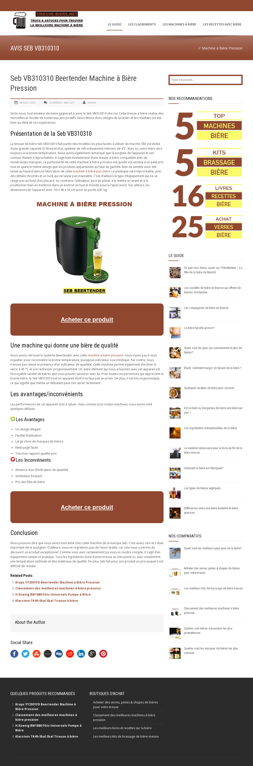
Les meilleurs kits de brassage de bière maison (213, 588)
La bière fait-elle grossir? (199, 328)
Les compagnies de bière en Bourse (206, 308)
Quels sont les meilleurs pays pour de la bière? (212, 548)
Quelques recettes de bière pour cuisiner (209, 388)
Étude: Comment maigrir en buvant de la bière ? (212, 368)
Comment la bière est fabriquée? (203, 468)
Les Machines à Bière (179, 24)
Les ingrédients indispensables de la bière (210, 428)
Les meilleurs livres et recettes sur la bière (122, 728)
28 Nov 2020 (27, 102)
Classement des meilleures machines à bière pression (58, 588)
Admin (91, 102)
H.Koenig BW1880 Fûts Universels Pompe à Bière (53, 594)
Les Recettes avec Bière (222, 24)
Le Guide (114, 24)
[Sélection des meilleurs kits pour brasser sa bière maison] (207, 162)
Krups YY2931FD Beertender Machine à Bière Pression (57, 582)
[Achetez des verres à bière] (207, 226)
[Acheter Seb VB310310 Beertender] (84, 295)
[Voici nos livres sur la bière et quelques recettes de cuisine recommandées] (207, 196)
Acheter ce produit (87, 319)
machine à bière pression (105, 355)
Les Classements (142, 24)
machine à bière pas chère (91, 171)
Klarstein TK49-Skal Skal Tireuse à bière (46, 601)
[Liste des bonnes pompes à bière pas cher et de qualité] (207, 125)
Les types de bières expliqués (202, 488)
